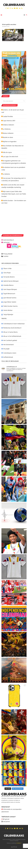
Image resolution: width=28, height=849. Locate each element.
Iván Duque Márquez (10, 289)
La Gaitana (6, 174)
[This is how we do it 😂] (14, 721)
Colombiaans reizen (9, 353)
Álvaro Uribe (7, 268)
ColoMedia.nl (18, 843)
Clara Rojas (7, 273)
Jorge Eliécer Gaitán (9, 302)
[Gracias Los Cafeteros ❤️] (14, 644)
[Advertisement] (14, 219)
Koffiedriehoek (8, 357)
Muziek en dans (8, 137)
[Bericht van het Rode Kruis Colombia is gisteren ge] (14, 489)
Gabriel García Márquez (11, 281)
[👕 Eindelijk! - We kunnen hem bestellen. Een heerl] (14, 566)
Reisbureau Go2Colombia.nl (12, 328)
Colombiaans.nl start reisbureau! (13, 324)
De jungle (6, 349)
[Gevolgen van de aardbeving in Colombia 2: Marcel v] (14, 411)
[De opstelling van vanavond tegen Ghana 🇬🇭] (14, 773)
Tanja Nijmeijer (8, 314)
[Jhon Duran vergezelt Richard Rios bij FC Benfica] (14, 592)
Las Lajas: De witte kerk (10, 156)
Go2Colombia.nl (8, 240)
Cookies (5, 256)
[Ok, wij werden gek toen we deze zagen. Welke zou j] (14, 696)
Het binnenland (8, 345)
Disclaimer (6, 821)
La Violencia (6, 129)
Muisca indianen (8, 133)
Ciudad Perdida (8, 116)
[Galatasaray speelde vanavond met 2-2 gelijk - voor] (14, 463)
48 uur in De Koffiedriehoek (12, 336)
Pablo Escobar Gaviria (10, 306)
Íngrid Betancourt (9, 293)
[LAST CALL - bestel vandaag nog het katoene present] (14, 540)
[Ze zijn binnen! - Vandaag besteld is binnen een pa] (14, 385)
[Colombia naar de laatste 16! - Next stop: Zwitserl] (14, 747)
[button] (3, 4)
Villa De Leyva (7, 152)
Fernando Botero (9, 277)
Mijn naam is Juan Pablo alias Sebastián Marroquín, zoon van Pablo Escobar (13, 194)
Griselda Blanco (8, 285)
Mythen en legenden (9, 141)
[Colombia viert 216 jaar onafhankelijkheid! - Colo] (14, 618)
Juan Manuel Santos (9, 298)
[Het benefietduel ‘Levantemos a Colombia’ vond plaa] (14, 437)
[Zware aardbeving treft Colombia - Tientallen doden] (14, 515)
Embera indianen (8, 125)
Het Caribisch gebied (10, 340)
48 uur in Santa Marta (10, 332)
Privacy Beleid (7, 254)
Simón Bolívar (7, 310)
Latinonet (6, 242)
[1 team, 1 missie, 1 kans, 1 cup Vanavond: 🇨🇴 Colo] (14, 670)
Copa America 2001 (9, 121)
